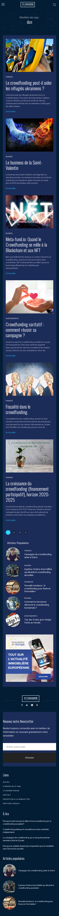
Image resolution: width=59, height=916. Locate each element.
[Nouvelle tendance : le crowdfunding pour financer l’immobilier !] (13, 587)
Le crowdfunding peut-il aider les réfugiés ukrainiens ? (29, 85)
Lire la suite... (11, 112)
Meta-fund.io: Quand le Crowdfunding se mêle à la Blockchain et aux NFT (26, 244)
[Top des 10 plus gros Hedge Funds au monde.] (13, 620)
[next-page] (25, 532)
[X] (37, 705)
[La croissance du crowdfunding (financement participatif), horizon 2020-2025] (29, 455)
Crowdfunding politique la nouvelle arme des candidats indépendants (26, 831)
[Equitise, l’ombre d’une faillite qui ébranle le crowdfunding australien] (13, 571)
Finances (9, 77)
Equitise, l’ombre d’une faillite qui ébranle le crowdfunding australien (38, 572)
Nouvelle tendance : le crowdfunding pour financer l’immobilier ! (37, 589)
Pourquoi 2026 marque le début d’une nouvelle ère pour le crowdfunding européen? (27, 823)
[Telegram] (32, 705)
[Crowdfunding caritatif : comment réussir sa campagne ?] (29, 296)
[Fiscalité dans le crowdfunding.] (29, 379)
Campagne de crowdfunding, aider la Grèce (38, 555)
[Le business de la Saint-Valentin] (29, 134)
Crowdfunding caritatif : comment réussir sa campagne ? (25, 330)
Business (9, 157)
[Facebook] (22, 705)
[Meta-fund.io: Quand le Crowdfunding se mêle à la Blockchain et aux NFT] (29, 211)
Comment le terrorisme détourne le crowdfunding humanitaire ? (36, 605)
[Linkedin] (27, 705)
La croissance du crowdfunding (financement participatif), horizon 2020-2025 (27, 491)
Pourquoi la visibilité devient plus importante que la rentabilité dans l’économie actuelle (28, 848)
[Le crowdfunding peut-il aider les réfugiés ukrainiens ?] (29, 55)
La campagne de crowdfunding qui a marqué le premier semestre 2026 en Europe (26, 839)
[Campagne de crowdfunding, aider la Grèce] (13, 554)
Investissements (12, 318)
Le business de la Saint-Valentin (24, 165)
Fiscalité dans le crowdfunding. (18, 409)
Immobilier (28, 582)
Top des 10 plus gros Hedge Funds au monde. (37, 621)
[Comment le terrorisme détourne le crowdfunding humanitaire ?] (13, 603)
